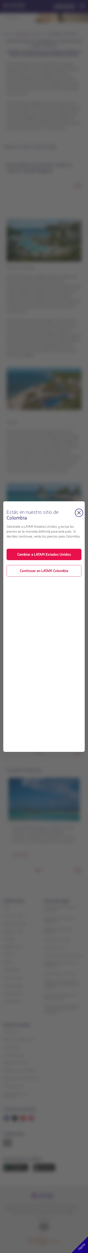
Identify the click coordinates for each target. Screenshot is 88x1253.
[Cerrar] (79, 512)
